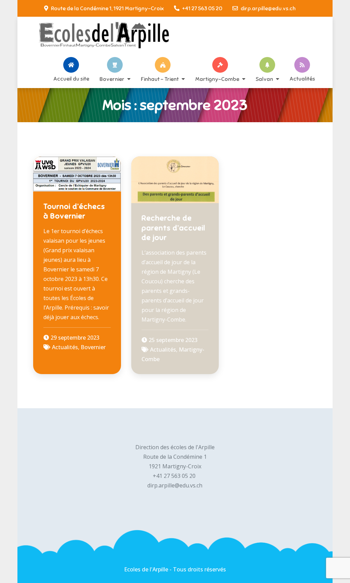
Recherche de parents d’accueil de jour (173, 227)
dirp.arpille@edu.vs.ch (268, 8)
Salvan (264, 79)
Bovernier (111, 79)
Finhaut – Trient (160, 79)
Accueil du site (71, 78)
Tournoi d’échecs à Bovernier (74, 211)
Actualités (302, 78)
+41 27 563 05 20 (202, 8)
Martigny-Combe (217, 79)
